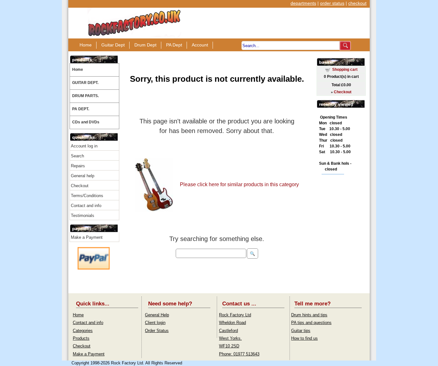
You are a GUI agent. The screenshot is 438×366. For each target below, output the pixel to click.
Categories (83, 330)
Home (86, 44)
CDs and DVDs (85, 122)
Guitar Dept (113, 44)
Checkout (79, 185)
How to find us (304, 338)
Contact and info (86, 205)
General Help (157, 314)
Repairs (78, 165)
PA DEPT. (80, 109)
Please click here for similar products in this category (239, 184)
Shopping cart (345, 69)
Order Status (157, 330)
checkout (357, 3)
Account (200, 44)
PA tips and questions (311, 322)
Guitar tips (300, 330)
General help (82, 175)
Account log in (84, 146)
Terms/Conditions (87, 195)
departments (303, 3)
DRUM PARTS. (85, 96)
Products (81, 338)
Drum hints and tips (309, 314)
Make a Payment (87, 237)
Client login (155, 322)
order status (332, 3)
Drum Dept (145, 44)
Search (77, 156)
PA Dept (174, 44)
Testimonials (82, 215)
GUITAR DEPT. (85, 82)
